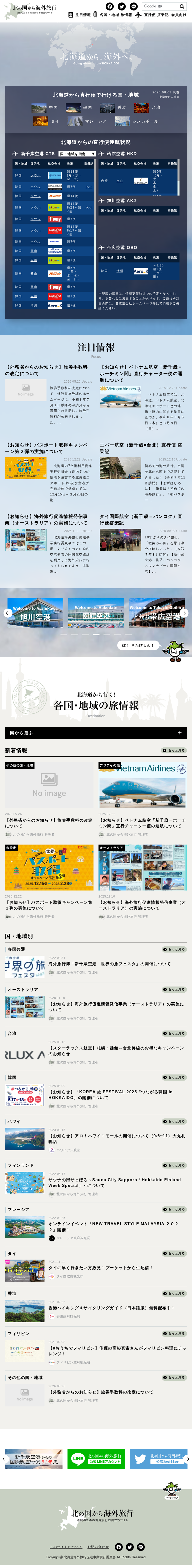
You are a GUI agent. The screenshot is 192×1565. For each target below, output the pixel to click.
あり (89, 186)
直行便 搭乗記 (156, 15)
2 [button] (74, 634)
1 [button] (63, 634)
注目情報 (83, 15)
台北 (119, 180)
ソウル (35, 175)
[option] (35, 613)
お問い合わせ (98, 1547)
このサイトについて (66, 1547)
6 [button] (117, 634)
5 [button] (107, 634)
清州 (33, 305)
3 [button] (85, 634)
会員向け (179, 15)
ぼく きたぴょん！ (138, 645)
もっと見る (176, 949)
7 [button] (128, 634)
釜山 (33, 250)
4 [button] (96, 634)
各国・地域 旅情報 (116, 15)
